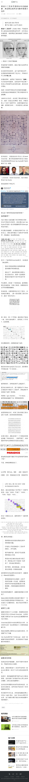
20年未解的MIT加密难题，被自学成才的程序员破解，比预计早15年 (20, 718)
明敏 (13, 729)
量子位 (20, 13)
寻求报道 (17, 776)
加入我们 (12, 776)
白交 (4, 13)
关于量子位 (6, 776)
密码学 (3, 707)
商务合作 (23, 776)
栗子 (13, 721)
